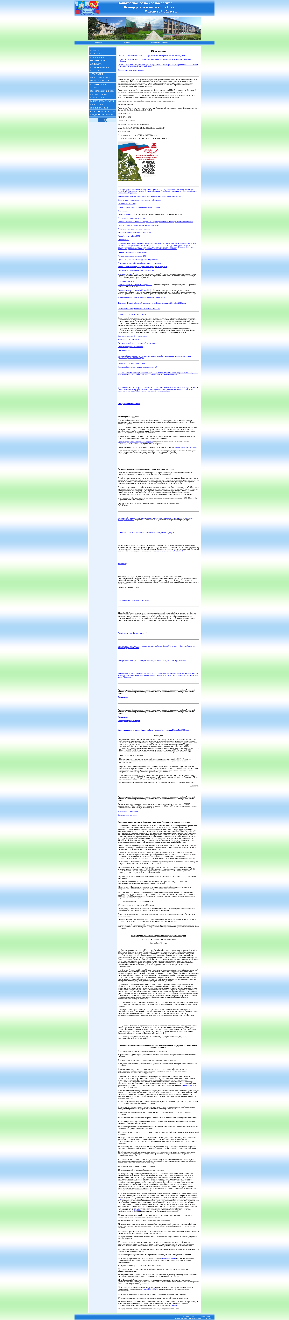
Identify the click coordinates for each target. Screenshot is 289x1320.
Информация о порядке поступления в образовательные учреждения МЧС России (149, 196)
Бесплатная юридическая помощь (131, 70)
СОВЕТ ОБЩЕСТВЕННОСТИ (102, 111)
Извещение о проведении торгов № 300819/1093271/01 (139, 309)
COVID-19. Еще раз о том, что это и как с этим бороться (139, 225)
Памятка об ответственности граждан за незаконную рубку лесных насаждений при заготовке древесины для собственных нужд (154, 357)
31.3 (155, 1289)
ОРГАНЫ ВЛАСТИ (98, 61)
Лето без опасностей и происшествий (132, 633)
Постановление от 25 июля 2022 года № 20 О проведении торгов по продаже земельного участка (155, 222)
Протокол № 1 (123, 214)
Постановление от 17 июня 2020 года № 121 (135, 290)
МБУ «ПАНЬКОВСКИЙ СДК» (102, 91)
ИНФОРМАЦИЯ (97, 57)
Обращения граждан (160, 42)
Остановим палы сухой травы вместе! (132, 252)
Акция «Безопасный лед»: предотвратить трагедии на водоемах (142, 267)
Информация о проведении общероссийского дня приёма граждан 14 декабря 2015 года (153, 730)
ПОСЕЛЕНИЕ (96, 54)
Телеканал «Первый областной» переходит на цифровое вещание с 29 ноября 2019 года (152, 303)
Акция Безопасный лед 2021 (129, 236)
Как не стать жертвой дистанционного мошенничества (139, 207)
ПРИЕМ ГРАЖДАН (98, 84)
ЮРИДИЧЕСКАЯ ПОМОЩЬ (101, 115)
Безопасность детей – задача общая (131, 363)
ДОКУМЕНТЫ (96, 64)
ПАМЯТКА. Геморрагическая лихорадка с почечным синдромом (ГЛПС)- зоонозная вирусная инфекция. (154, 60)
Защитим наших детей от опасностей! (132, 336)
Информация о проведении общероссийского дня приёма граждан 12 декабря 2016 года (152, 661)
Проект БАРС (123, 240)
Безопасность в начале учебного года (132, 314)
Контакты (127, 42)
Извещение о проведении (128, 811)
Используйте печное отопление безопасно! (134, 232)
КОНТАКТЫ (95, 71)
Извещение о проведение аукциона (131, 218)
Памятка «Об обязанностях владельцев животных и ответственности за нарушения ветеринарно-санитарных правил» (155, 519)
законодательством (189, 1085)
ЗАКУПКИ (94, 88)
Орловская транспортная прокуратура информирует (138, 259)
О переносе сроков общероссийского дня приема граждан (140, 263)
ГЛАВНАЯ (94, 50)
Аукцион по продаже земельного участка (134, 229)
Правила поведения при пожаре (130, 347)
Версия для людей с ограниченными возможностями (193, 1318)
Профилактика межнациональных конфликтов (136, 270)
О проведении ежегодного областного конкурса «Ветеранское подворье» (146, 533)
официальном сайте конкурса (186, 447)
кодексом (121, 1199)
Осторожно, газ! (124, 350)
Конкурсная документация (129, 721)
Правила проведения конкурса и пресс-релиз (135, 442)
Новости (98, 42)
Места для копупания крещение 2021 (132, 256)
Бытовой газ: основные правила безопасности (136, 600)
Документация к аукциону (128, 815)
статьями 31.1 (146, 1289)
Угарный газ (123, 211)
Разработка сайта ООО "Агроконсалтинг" (197, 1316)
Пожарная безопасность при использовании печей (137, 367)
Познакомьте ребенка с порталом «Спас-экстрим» (137, 343)
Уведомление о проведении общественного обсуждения (139, 200)
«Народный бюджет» (126, 281)
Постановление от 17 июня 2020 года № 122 (135, 285)
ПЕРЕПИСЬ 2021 (97, 98)
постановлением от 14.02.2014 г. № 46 (170, 551)
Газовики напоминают (126, 204)
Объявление (123, 697)
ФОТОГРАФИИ (96, 74)
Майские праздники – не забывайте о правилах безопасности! (142, 297)
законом (173, 1305)
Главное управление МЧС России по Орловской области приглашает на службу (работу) (152, 56)
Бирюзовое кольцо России (128, 274)
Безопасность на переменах (128, 339)
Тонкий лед (122, 564)
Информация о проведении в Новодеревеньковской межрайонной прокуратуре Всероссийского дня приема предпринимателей (156, 647)
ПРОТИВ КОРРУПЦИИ (100, 67)
